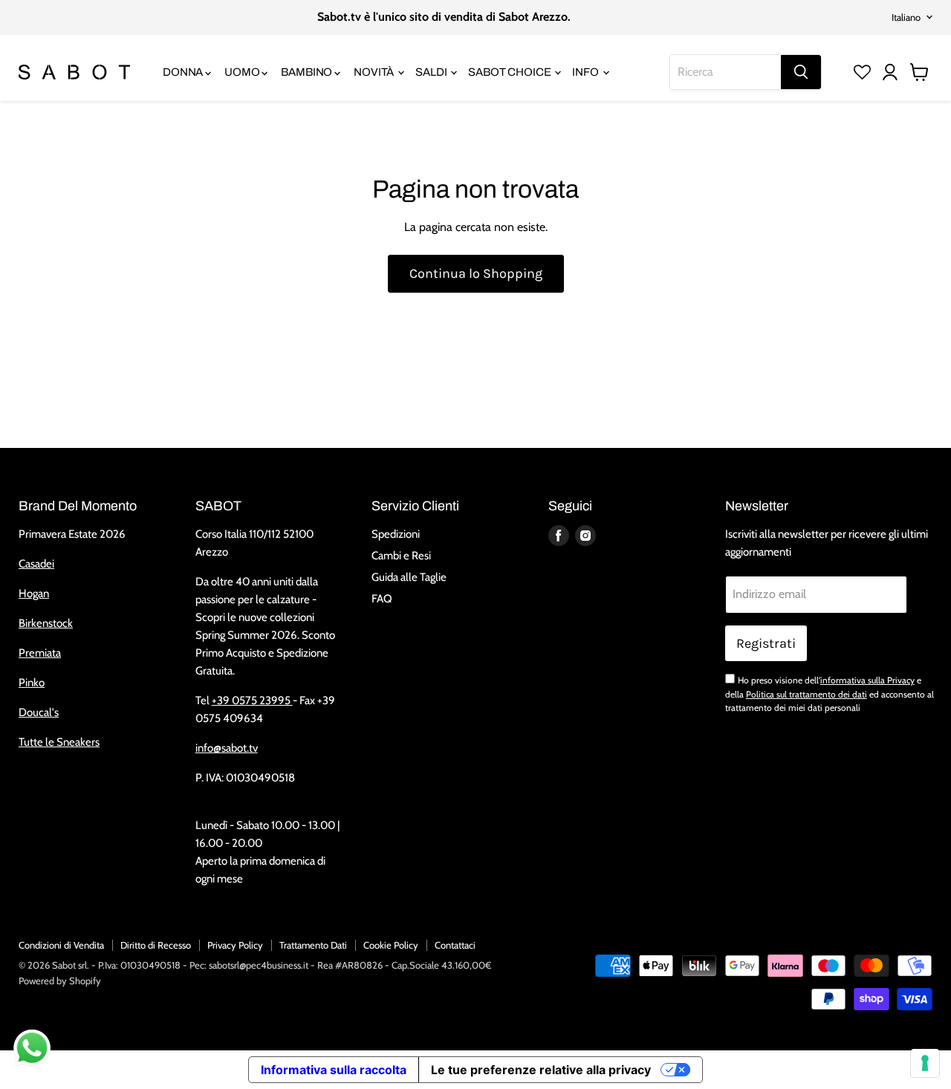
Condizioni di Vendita (61, 945)
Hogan (34, 593)
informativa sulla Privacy (867, 680)
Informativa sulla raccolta (333, 1069)
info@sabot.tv (226, 748)
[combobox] (725, 72)
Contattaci (455, 945)
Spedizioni (395, 534)
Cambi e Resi (401, 555)
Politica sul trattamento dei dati (806, 694)
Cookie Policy (390, 945)
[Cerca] (801, 72)
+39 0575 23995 (252, 700)
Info (586, 72)
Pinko (32, 682)
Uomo (243, 72)
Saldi (432, 72)
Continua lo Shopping (475, 273)
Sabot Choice (510, 72)
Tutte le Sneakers (59, 742)
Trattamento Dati (313, 945)
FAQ (381, 598)
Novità (375, 72)
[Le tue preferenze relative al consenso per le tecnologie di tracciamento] (925, 1063)
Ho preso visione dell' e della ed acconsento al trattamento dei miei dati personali (829, 693)
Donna (184, 72)
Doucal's (39, 712)
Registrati (766, 643)
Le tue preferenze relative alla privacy (541, 1069)
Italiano (906, 17)
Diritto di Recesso (155, 945)
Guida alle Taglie (409, 577)
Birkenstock (46, 623)
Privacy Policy (235, 945)
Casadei (36, 563)
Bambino (307, 72)
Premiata (40, 653)
